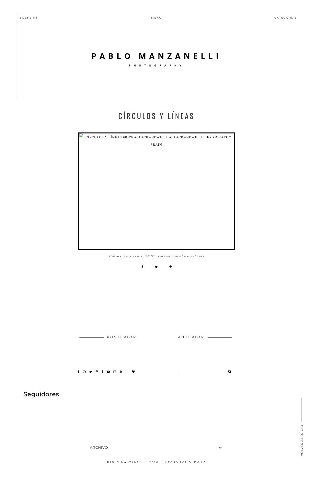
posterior (122, 337)
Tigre (200, 256)
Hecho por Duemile (185, 462)
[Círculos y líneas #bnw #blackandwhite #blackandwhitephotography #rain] (156, 191)
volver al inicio (302, 440)
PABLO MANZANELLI (156, 56)
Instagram (173, 256)
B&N (160, 256)
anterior (192, 337)
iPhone (189, 256)
